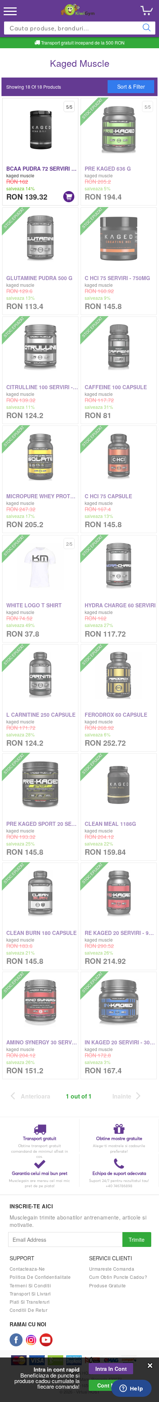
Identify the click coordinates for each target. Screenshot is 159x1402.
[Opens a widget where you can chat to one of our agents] (131, 1389)
